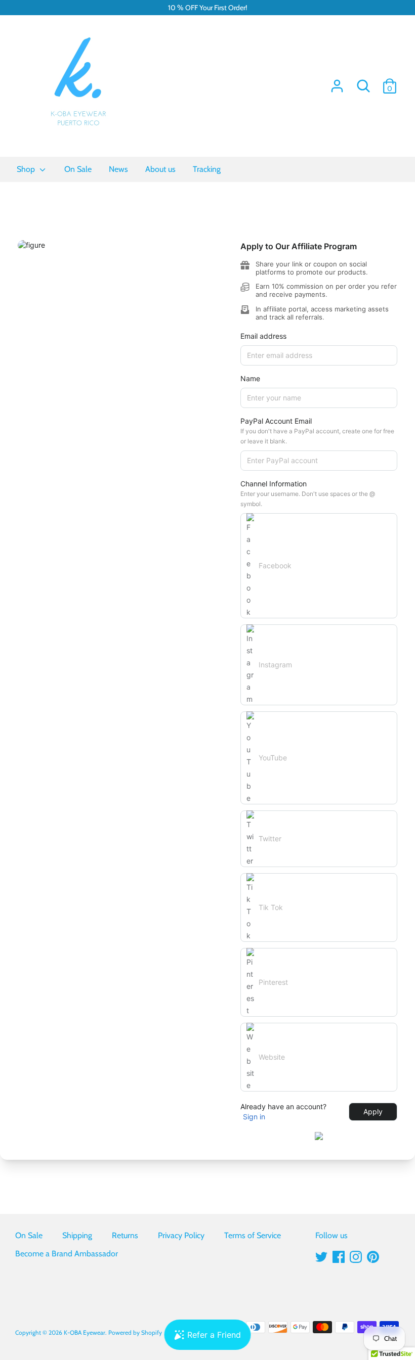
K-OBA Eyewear (84, 1332)
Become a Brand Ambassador (66, 1253)
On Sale (29, 1235)
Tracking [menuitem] (207, 169)
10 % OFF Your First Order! (207, 7)
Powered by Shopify (135, 1332)
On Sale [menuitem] (78, 169)
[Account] (337, 82)
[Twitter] (321, 1255)
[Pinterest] (373, 1255)
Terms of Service (252, 1235)
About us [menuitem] (160, 169)
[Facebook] (339, 1255)
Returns (125, 1235)
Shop (27, 169)
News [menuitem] (118, 169)
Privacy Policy (181, 1235)
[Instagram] (356, 1255)
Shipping (77, 1235)
